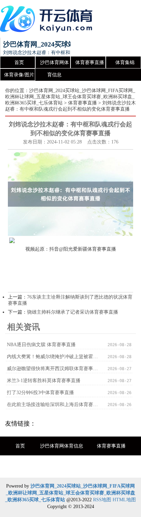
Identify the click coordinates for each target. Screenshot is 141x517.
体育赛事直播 (89, 62)
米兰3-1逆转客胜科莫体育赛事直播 (43, 380)
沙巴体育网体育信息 (54, 64)
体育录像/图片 (19, 74)
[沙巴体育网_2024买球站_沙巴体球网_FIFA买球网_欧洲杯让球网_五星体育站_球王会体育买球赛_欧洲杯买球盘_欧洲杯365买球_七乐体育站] (48, 19)
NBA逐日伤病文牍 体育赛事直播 (41, 344)
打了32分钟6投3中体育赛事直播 (40, 392)
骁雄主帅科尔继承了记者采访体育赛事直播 (72, 312)
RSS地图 (102, 499)
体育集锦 (124, 62)
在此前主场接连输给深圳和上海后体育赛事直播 (52, 404)
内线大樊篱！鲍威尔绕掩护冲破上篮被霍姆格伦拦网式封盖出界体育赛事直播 (52, 356)
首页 (19, 62)
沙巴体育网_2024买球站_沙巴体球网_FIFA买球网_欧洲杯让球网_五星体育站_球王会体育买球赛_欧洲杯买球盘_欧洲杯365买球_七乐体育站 (70, 96)
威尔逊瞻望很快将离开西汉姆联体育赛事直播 (52, 368)
